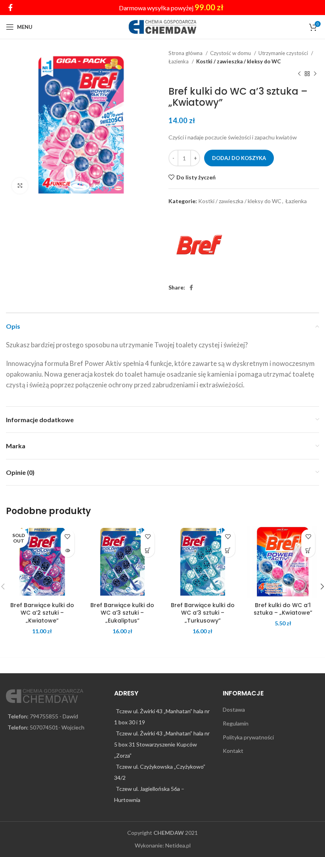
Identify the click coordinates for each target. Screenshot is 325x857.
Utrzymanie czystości (283, 53)
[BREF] (198, 244)
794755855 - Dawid (54, 716)
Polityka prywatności (248, 737)
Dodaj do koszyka (239, 158)
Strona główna (186, 53)
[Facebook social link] (10, 7)
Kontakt (233, 750)
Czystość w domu (231, 53)
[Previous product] (299, 74)
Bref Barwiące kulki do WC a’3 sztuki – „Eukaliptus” (122, 613)
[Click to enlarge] (20, 186)
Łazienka (179, 61)
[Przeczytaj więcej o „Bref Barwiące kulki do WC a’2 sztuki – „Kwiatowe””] (68, 550)
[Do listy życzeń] (68, 536)
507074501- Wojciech (57, 727)
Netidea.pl (178, 845)
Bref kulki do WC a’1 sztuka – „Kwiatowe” (283, 609)
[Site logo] (162, 26)
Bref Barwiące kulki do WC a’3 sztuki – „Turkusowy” (203, 613)
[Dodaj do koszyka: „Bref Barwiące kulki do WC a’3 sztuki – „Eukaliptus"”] (148, 550)
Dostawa (234, 709)
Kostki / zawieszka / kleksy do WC (238, 61)
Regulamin (236, 723)
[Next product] (315, 74)
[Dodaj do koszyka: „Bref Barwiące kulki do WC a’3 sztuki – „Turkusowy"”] (228, 550)
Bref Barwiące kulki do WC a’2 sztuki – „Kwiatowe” (42, 613)
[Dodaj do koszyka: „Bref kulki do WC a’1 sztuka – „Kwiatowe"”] (308, 550)
